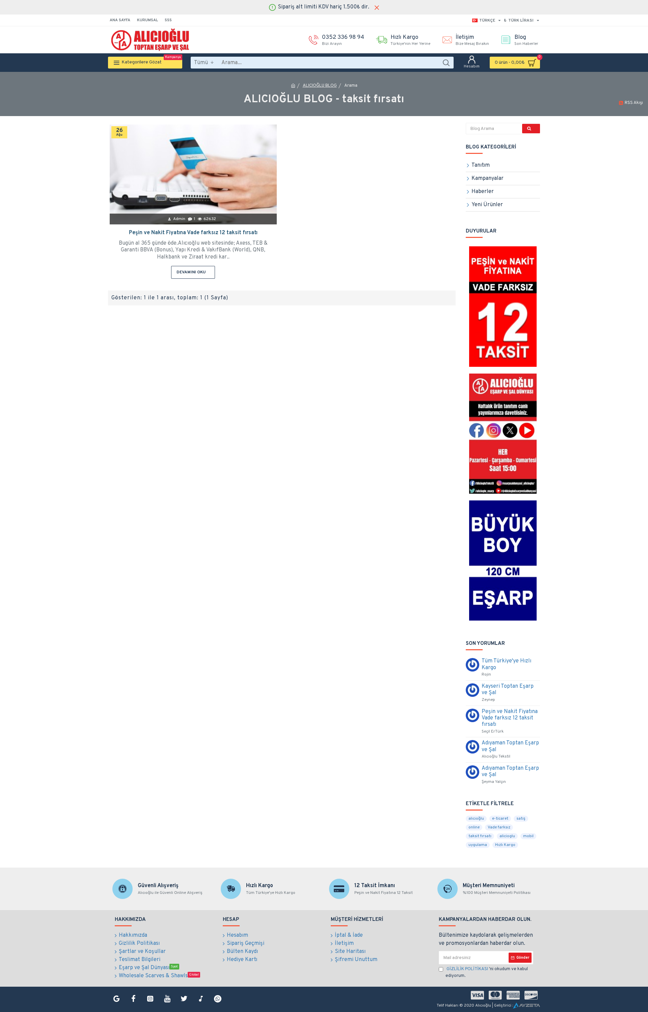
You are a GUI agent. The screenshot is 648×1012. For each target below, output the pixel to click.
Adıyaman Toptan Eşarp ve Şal (510, 746)
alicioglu (507, 836)
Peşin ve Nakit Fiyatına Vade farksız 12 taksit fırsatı (193, 232)
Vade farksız (499, 827)
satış (520, 818)
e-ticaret (500, 818)
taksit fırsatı (479, 836)
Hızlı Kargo (505, 845)
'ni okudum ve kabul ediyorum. (487, 972)
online (474, 827)
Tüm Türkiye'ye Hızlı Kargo (506, 664)
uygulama (477, 845)
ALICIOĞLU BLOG (320, 85)
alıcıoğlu (476, 818)
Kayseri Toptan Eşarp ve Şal (508, 689)
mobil (528, 836)
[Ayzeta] (526, 1006)
